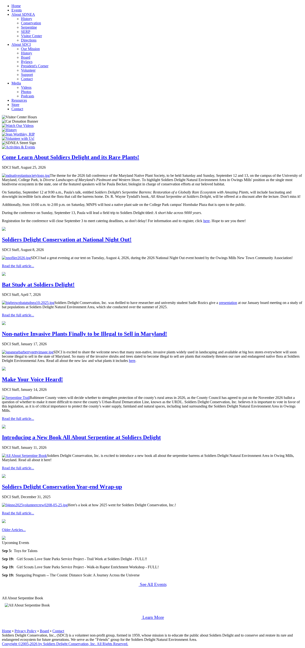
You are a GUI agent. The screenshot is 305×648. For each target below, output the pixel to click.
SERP (25, 32)
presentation (228, 303)
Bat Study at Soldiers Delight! (38, 285)
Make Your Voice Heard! (32, 379)
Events (16, 10)
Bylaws (26, 62)
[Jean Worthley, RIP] (18, 134)
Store (15, 105)
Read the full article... (18, 266)
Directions (28, 40)
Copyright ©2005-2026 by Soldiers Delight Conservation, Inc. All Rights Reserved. (65, 644)
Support (27, 75)
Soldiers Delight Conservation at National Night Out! (67, 239)
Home (16, 6)
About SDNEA (23, 14)
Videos (26, 87)
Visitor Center (31, 36)
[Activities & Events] (18, 147)
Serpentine (29, 27)
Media (16, 83)
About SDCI (21, 44)
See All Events (153, 584)
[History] (9, 130)
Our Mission (30, 49)
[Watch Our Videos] (18, 126)
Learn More (152, 617)
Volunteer (28, 70)
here (206, 221)
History (26, 19)
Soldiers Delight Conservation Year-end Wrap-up (62, 487)
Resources (19, 100)
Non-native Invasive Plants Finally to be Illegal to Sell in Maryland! (84, 334)
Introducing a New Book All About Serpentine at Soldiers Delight (81, 437)
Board (25, 57)
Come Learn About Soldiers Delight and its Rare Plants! (70, 157)
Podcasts (27, 96)
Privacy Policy (25, 631)
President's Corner (34, 66)
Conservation (31, 23)
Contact (27, 79)
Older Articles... (14, 530)
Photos (26, 92)
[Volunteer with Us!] (18, 138)
